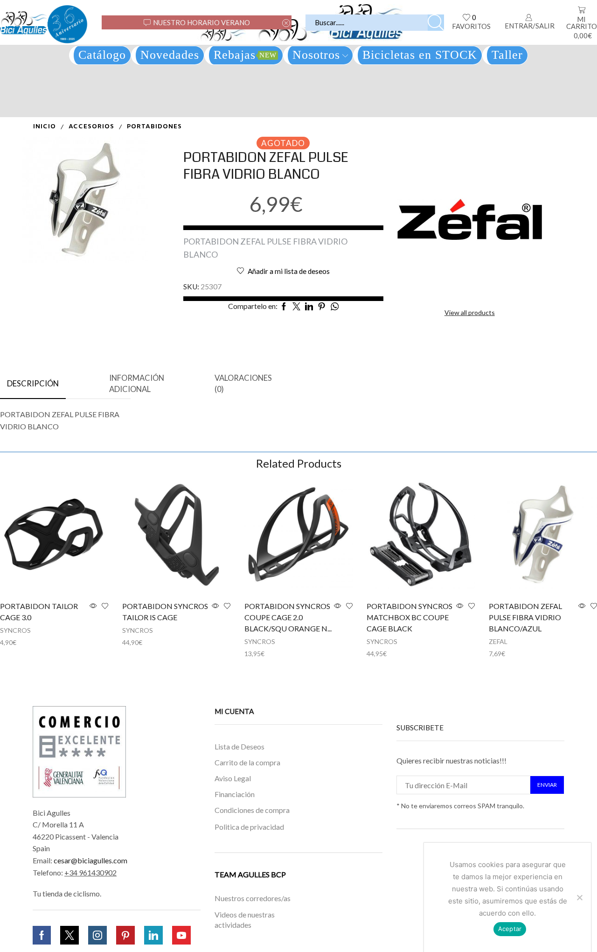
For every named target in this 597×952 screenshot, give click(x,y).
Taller (507, 55)
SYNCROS (15, 630)
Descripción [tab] (33, 383)
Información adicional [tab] (136, 383)
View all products (469, 312)
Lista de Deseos (239, 746)
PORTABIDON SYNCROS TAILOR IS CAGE (165, 612)
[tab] (33, 384)
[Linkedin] (153, 935)
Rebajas (245, 55)
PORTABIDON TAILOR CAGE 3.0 (39, 612)
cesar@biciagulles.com (90, 860)
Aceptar (510, 928)
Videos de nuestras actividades (245, 920)
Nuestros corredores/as (253, 898)
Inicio (44, 127)
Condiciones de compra (252, 809)
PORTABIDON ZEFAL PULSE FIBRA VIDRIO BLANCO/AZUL (525, 617)
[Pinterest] (125, 935)
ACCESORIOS (91, 127)
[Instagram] (97, 935)
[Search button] (436, 22)
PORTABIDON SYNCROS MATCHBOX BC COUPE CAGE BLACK (409, 617)
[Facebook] (42, 935)
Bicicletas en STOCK (419, 55)
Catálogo (102, 55)
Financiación (235, 794)
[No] (579, 897)
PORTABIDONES (154, 127)
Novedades (169, 55)
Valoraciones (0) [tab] (243, 383)
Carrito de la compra (247, 762)
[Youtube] (181, 935)
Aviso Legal (233, 778)
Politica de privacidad (249, 826)
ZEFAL (498, 641)
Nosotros (316, 55)
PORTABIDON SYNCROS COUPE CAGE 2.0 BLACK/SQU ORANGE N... (288, 617)
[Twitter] (69, 935)
